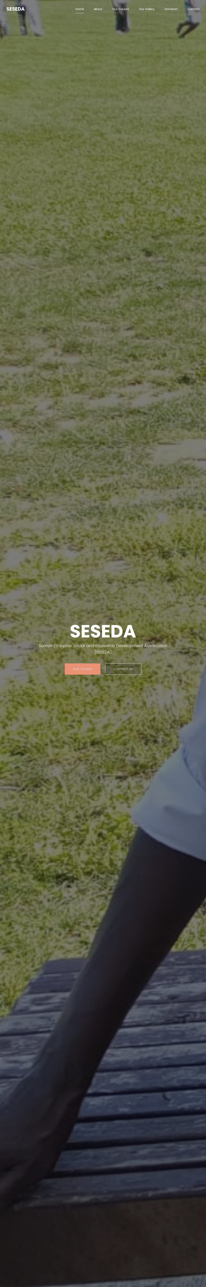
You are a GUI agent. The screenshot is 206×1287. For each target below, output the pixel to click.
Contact (194, 9)
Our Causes (120, 9)
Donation (171, 9)
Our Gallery (147, 9)
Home (79, 9)
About (98, 9)
